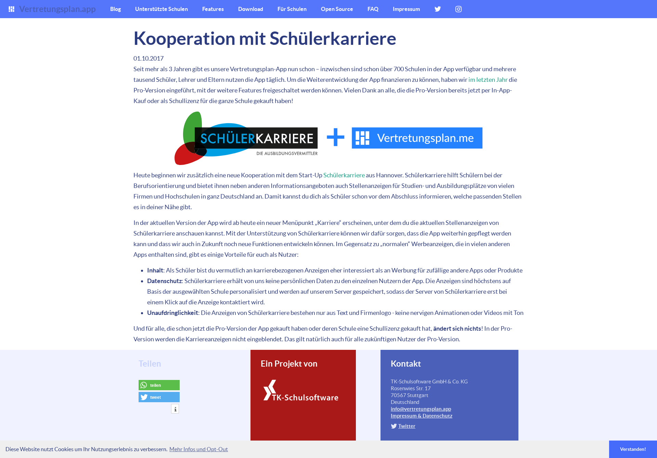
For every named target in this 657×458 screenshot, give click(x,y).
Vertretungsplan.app (57, 9)
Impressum (406, 9)
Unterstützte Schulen (161, 9)
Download (250, 9)
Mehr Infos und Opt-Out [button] (198, 449)
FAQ (373, 9)
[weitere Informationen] (175, 409)
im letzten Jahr (488, 79)
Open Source (337, 9)
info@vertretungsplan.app (421, 409)
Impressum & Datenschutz (421, 416)
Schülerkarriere (344, 175)
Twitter (406, 426)
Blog (115, 9)
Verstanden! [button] (633, 449)
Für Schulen (292, 9)
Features (213, 9)
